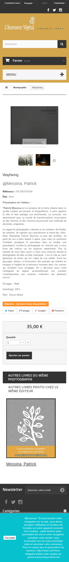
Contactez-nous (12, 3)
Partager (25, 310)
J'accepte (9, 537)
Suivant (54, 160)
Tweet (10, 310)
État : (5, 196)
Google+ (42, 310)
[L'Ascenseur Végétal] (34, 23)
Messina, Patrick (20, 183)
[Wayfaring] (26, 160)
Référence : (9, 191)
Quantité (10, 337)
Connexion (59, 3)
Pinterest (59, 310)
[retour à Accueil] (6, 87)
